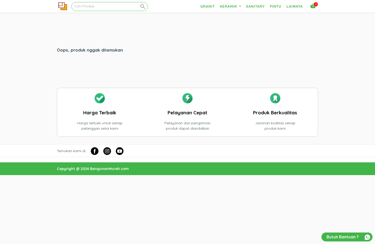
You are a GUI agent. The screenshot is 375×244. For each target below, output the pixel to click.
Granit (207, 6)
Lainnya (294, 6)
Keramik (228, 6)
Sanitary (255, 6)
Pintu (275, 6)
